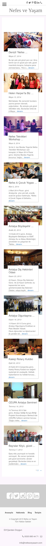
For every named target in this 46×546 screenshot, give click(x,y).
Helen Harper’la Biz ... (21, 93)
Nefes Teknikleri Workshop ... (18, 138)
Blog (30, 512)
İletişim (38, 512)
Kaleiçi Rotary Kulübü (21, 359)
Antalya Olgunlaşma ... (21, 315)
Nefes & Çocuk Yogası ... (23, 182)
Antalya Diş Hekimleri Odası (21, 270)
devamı (31, 67)
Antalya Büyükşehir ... (21, 226)
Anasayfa (9, 512)
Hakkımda (20, 512)
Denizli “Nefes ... (18, 52)
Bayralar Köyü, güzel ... (22, 446)
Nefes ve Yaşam (25, 9)
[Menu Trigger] (4, 3)
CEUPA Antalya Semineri (23, 402)
